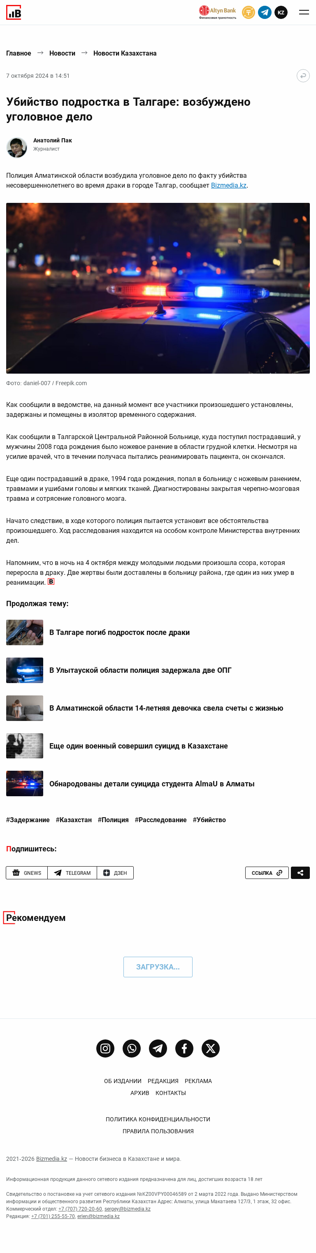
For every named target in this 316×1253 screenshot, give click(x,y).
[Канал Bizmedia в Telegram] (158, 1048)
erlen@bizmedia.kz (98, 1216)
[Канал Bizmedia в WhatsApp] (132, 1048)
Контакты (171, 1093)
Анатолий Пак (52, 140)
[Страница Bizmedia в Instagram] (105, 1048)
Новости (62, 53)
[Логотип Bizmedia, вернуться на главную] (13, 12)
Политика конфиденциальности (158, 1119)
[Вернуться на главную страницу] (303, 75)
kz (281, 12)
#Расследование (161, 820)
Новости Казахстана (125, 53)
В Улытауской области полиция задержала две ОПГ (140, 670)
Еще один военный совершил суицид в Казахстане (138, 746)
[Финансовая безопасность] (217, 12)
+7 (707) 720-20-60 (80, 1209)
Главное (18, 53)
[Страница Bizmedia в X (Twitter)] (211, 1048)
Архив (139, 1093)
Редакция (163, 1081)
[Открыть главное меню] (304, 12)
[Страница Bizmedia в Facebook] (184, 1048)
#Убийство (209, 820)
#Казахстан (74, 820)
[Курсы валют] (249, 12)
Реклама (198, 1081)
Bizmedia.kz (228, 185)
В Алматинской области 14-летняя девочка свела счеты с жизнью (166, 708)
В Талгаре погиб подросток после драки (119, 632)
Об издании (123, 1081)
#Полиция (113, 820)
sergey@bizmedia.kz (128, 1209)
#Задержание (28, 820)
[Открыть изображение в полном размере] (158, 288)
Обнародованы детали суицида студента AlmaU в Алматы (152, 783)
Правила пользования (158, 1131)
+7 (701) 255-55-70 (53, 1216)
